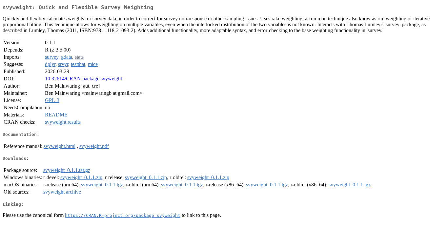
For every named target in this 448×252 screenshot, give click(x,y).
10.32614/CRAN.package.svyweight (83, 78)
